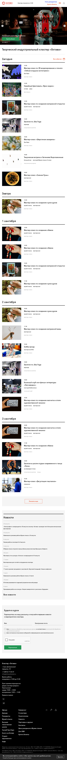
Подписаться (12, 647)
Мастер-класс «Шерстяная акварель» (39, 139)
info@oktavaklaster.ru (9, 674)
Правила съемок (7, 695)
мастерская (36, 106)
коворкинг (27, 484)
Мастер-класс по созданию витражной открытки (44, 104)
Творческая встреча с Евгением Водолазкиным (43, 157)
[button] (2, 26)
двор (30, 89)
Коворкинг (22, 710)
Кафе (4, 742)
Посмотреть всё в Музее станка (13, 36)
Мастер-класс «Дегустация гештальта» (40, 481)
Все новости (9, 594)
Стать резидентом (51, 2)
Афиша (4, 710)
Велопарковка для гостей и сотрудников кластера (18, 562)
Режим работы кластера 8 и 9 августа (14, 542)
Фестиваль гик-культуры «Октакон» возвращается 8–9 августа (21, 555)
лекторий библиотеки (30, 388)
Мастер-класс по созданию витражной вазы (42, 329)
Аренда (5, 713)
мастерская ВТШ (29, 349)
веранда (26, 124)
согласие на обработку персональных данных (22, 629)
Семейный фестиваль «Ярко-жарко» (39, 86)
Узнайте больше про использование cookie (17, 758)
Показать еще (33, 501)
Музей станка (7, 719)
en (46, 710)
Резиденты (6, 716)
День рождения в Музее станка (30, 728)
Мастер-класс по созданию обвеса (38, 230)
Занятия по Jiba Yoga (32, 122)
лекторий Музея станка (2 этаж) (42, 160)
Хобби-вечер (29, 347)
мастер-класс (28, 77)
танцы (39, 472)
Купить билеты (52, 4)
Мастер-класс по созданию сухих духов (40, 203)
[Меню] (60, 3)
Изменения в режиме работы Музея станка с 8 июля (18, 576)
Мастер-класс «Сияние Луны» (36, 175)
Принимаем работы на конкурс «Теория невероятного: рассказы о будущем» (25, 589)
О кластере (22, 713)
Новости (21, 719)
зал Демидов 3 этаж (30, 469)
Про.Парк (26, 73)
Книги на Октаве (8, 733)
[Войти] (64, 3)
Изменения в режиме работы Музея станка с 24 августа (19, 535)
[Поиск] (51, 710)
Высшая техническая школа (7, 724)
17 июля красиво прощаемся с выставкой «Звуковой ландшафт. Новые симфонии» (27, 569)
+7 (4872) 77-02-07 (8, 672)
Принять (60, 757)
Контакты (21, 725)
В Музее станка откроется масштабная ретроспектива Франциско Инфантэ (25, 549)
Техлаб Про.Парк (8, 730)
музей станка (28, 106)
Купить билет (10, 39)
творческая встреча (30, 163)
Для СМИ (21, 731)
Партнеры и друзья (25, 722)
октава (26, 89)
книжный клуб (28, 391)
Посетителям (23, 716)
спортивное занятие (30, 127)
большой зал (27, 160)
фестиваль (27, 92)
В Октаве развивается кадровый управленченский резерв (20, 582)
